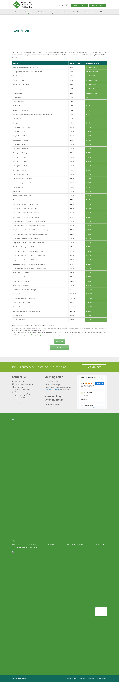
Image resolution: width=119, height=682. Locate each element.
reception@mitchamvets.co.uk (24, 384)
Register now (94, 366)
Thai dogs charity (35, 335)
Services (41, 12)
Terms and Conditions (71, 678)
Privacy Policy (82, 678)
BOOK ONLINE (79, 5)
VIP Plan (64, 12)
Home (17, 12)
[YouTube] (22, 401)
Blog (101, 12)
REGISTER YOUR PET (98, 5)
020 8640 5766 (19, 381)
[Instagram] (18, 401)
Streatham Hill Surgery (52, 390)
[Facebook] (13, 401)
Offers (52, 12)
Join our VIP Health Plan (59, 348)
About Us (28, 12)
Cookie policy (91, 678)
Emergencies (89, 12)
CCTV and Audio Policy (101, 678)
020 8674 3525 (19, 387)
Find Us (75, 12)
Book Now (59, 341)
